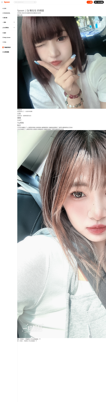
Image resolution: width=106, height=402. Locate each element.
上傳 (90, 2)
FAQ (5, 42)
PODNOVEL (7, 13)
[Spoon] (7, 2)
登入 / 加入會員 (99, 2)
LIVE (5, 8)
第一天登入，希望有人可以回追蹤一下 (29, 339)
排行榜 (5, 17)
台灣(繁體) (6, 52)
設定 (5, 33)
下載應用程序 (7, 47)
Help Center (7, 37)
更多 (5, 22)
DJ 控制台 (6, 27)
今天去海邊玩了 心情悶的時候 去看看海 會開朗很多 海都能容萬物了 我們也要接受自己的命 (45, 127)
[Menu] (2, 2)
